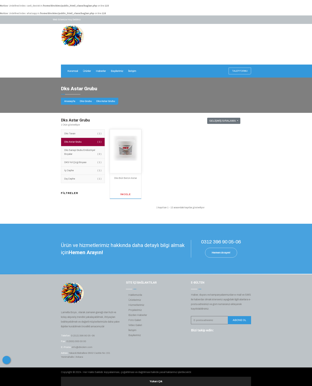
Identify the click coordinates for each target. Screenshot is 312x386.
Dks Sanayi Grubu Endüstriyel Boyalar (82, 152)
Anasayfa (69, 101)
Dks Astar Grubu (82, 142)
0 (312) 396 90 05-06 (129, 58)
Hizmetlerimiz (136, 305)
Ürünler (87, 71)
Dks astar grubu (105, 101)
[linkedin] (236, 331)
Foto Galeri (134, 320)
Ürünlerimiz (134, 300)
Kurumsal (72, 71)
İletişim (132, 71)
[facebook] (218, 331)
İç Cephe (82, 170)
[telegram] (224, 331)
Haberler (101, 71)
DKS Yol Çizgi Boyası (82, 162)
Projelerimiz (135, 310)
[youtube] (242, 331)
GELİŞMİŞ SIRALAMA (222, 120)
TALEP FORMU (240, 71)
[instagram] (230, 331)
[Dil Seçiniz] (6, 360)
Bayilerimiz (117, 71)
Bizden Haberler (137, 315)
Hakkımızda (135, 294)
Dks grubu (86, 101)
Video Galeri (135, 325)
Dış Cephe (82, 179)
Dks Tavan (82, 133)
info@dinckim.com (165, 58)
